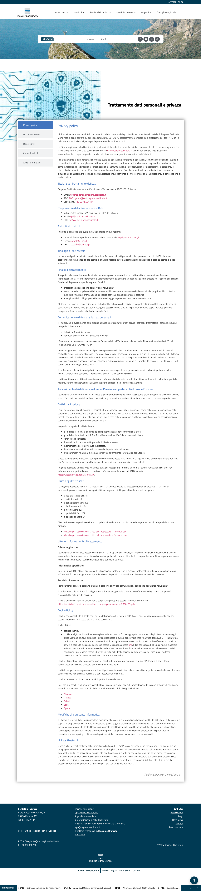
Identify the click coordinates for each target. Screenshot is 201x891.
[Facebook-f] (140, 39)
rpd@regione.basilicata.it (82, 216)
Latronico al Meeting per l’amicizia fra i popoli (87, 887)
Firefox (67, 697)
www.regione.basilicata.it (119, 150)
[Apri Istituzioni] (67, 12)
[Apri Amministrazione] (135, 12)
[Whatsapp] (157, 39)
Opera (67, 708)
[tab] (35, 125)
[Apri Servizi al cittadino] (110, 12)
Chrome (68, 694)
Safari (67, 701)
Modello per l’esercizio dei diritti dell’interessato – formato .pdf (95, 531)
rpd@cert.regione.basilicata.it (83, 220)
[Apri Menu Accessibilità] (194, 880)
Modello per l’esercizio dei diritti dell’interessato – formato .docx (95, 535)
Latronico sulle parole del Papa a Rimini (39, 887)
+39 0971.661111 (84, 201)
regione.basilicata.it (84, 809)
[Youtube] (145, 39)
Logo (180, 816)
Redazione (80, 834)
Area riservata (176, 827)
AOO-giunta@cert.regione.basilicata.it (88, 198)
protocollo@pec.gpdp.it (80, 244)
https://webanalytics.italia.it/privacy (76, 474)
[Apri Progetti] (151, 12)
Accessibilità (177, 812)
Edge (66, 704)
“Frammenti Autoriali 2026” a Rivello (135, 887)
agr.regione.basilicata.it (86, 812)
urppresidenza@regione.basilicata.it (88, 194)
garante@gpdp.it (78, 241)
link (130, 645)
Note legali (177, 820)
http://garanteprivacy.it (128, 237)
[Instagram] (151, 39)
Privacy (179, 823)
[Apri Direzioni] (84, 12)
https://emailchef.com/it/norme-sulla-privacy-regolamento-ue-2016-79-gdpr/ (97, 604)
